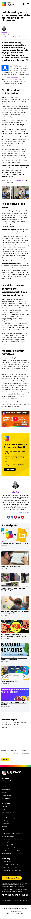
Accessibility (10, 915)
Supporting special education (10, 845)
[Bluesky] (3, 895)
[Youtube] (22, 517)
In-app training (6, 798)
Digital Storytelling (20, 37)
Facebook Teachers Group (9, 867)
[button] (23, 4)
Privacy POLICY (10, 913)
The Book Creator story (8, 818)
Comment (5, 728)
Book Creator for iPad (8, 812)
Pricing (3, 809)
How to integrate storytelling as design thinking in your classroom (15, 612)
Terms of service (20, 913)
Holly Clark (4, 32)
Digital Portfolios (6, 854)
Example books (6, 787)
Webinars (4, 792)
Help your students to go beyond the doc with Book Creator (14, 659)
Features (4, 806)
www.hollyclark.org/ (23, 512)
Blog (3, 829)
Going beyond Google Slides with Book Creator (14, 544)
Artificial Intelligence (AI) (8, 37)
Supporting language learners (10, 842)
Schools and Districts (8, 836)
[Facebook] (8, 517)
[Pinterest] (15, 517)
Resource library (6, 790)
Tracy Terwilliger (12, 77)
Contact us (19, 915)
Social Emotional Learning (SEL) (11, 851)
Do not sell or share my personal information (15, 916)
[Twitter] (19, 517)
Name (3, 751)
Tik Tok (11, 180)
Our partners (5, 824)
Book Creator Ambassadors (10, 864)
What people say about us (9, 821)
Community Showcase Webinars (11, 870)
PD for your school (7, 795)
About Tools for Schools (9, 815)
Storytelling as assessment (10, 566)
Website (23, 751)
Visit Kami (4, 827)
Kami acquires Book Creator (19, 900)
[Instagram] (12, 517)
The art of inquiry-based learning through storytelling (13, 589)
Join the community (7, 861)
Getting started (6, 781)
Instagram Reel (20, 180)
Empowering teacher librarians (10, 848)
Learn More (10, 469)
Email (13, 751)
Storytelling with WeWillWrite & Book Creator (13, 703)
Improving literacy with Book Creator (12, 839)
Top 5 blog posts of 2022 (9, 681)
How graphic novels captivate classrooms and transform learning (13, 635)
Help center (5, 784)
